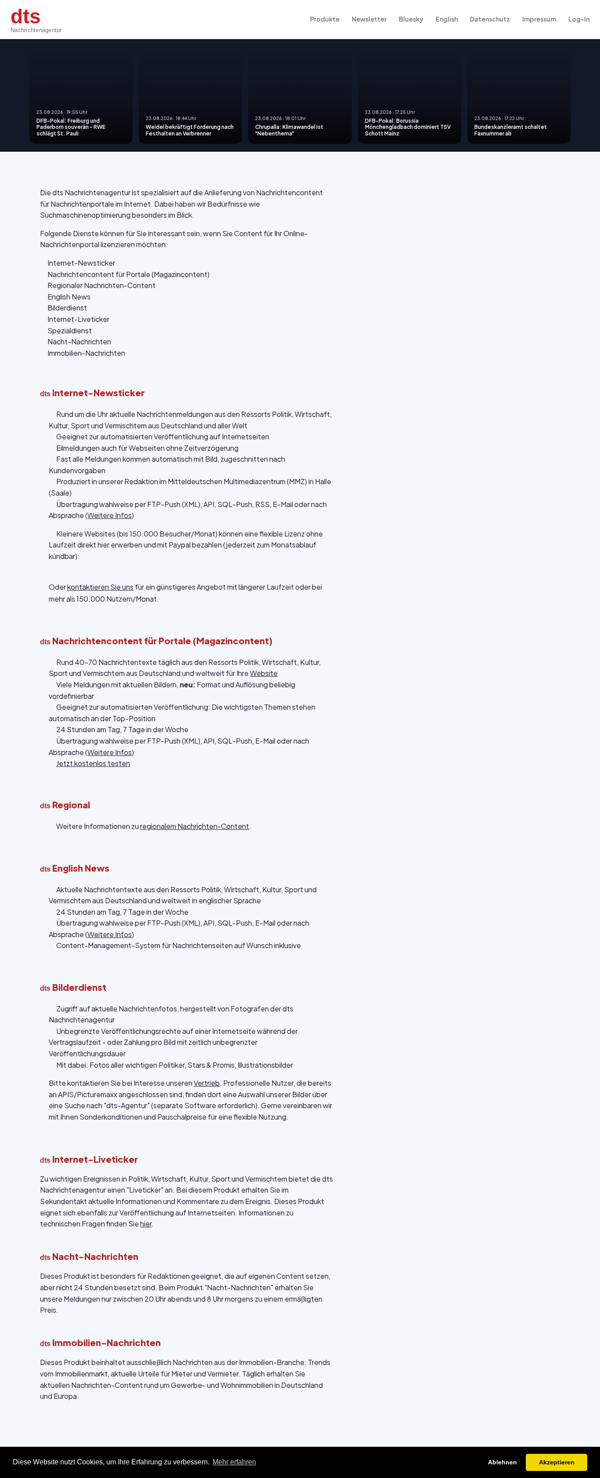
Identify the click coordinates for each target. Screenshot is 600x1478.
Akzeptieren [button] (557, 1462)
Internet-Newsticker (81, 262)
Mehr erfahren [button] (234, 1462)
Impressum (539, 19)
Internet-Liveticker (78, 319)
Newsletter (369, 19)
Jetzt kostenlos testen (93, 763)
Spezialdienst (69, 330)
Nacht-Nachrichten (79, 341)
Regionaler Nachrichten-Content (101, 285)
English (447, 19)
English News (68, 296)
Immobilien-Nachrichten (86, 353)
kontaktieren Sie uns (100, 586)
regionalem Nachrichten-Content (194, 826)
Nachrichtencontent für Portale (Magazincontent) (128, 274)
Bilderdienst (67, 307)
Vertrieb (207, 1083)
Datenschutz (490, 19)
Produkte (325, 19)
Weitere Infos (109, 515)
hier (146, 1223)
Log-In (578, 19)
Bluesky (411, 19)
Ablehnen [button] (502, 1462)
